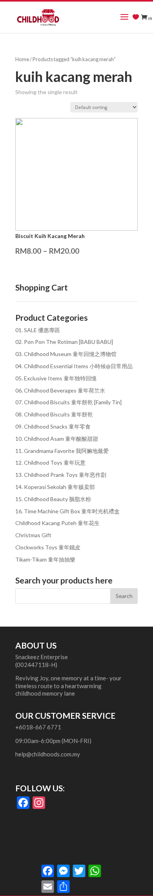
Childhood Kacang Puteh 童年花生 (57, 523)
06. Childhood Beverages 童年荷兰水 (60, 390)
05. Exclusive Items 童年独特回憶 (56, 378)
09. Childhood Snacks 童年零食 (53, 426)
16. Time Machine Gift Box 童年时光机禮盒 (67, 511)
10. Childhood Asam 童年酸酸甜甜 (56, 438)
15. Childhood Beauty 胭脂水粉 (53, 499)
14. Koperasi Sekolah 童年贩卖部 (55, 486)
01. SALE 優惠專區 (37, 330)
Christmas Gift (33, 535)
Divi (128, 876)
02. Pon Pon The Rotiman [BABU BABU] (64, 341)
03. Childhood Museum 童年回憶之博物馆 (66, 354)
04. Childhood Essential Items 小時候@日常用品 (74, 366)
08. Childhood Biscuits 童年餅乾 (54, 414)
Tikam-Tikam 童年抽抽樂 (45, 559)
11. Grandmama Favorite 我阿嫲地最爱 (62, 450)
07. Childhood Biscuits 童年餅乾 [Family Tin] (68, 402)
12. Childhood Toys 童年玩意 (50, 462)
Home (22, 59)
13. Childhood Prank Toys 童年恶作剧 (60, 474)
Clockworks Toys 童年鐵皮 (47, 547)
